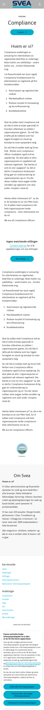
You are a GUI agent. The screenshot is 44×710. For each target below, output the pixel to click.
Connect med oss (18, 245)
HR (3, 606)
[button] (40, 4)
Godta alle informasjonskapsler (22, 687)
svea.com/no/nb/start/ (22, 625)
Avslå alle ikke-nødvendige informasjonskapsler (22, 695)
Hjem (4, 569)
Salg (4, 603)
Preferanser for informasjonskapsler (22, 703)
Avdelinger (6, 573)
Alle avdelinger (8, 617)
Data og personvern (10, 580)
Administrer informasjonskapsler (16, 584)
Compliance (7, 596)
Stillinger (6, 576)
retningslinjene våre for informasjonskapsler (23, 664)
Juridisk (5, 599)
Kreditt (5, 614)
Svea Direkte (7, 610)
